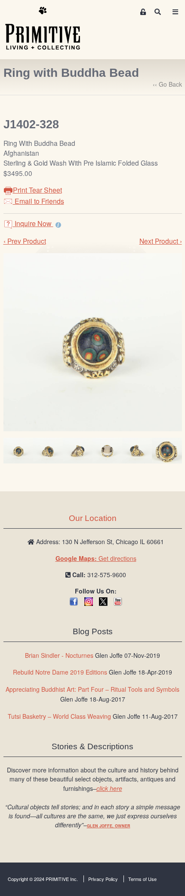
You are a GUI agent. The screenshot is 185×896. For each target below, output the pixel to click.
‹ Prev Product (24, 240)
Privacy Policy (103, 878)
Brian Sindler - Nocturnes (59, 655)
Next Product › (160, 240)
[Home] (49, 29)
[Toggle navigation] (175, 12)
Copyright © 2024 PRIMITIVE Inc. (43, 878)
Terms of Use (142, 878)
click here (109, 788)
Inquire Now (33, 223)
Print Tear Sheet (37, 190)
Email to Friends (38, 201)
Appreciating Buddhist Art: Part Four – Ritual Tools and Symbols (92, 689)
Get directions (96, 558)
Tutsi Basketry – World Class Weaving (59, 716)
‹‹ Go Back (167, 84)
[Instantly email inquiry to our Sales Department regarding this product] (58, 224)
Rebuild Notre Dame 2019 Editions (60, 672)
